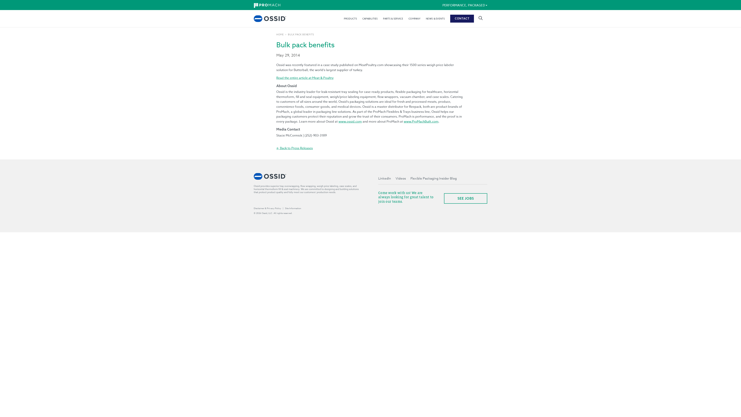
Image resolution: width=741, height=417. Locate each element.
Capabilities (370, 18)
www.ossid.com (350, 121)
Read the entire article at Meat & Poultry (305, 78)
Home (280, 34)
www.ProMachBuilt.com (421, 121)
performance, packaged (463, 5)
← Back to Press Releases (294, 148)
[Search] (481, 18)
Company (414, 18)
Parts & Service (393, 18)
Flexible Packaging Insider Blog (433, 178)
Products (350, 18)
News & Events (435, 18)
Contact (462, 18)
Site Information (293, 208)
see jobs (466, 198)
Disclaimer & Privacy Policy (267, 208)
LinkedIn (384, 178)
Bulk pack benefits (301, 34)
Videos (401, 178)
